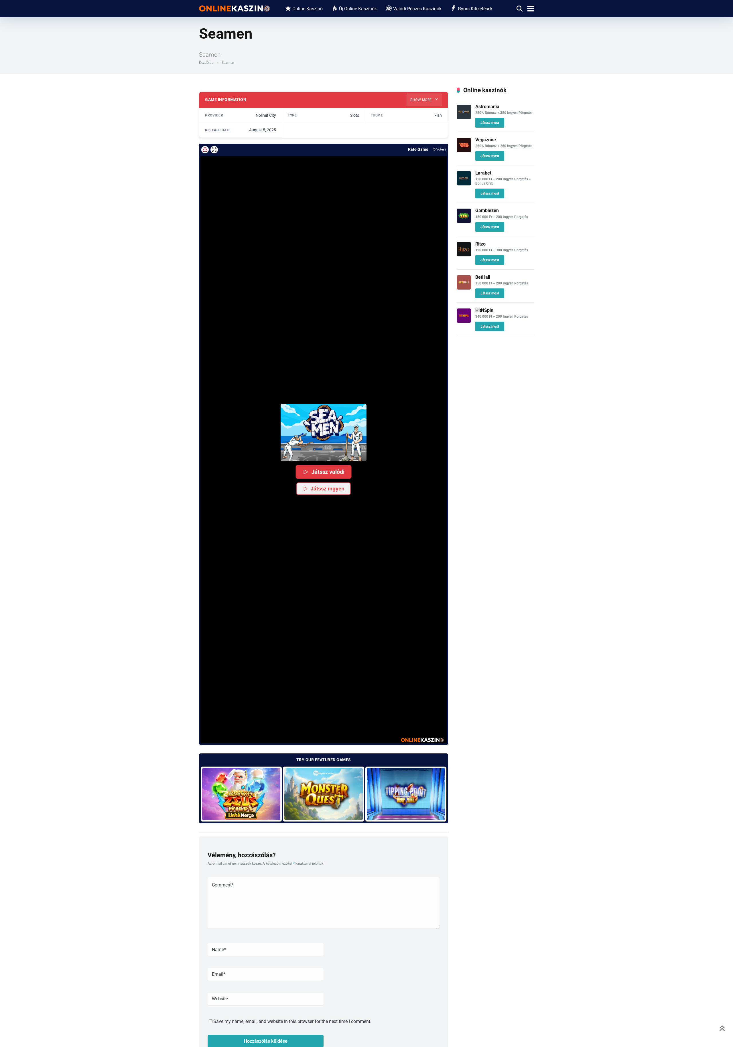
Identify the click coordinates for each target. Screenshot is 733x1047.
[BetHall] (464, 288)
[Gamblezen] (464, 221)
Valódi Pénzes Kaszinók (417, 8)
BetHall (482, 277)
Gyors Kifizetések (475, 8)
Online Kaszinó (307, 8)
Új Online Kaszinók (358, 8)
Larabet (483, 173)
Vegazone (485, 139)
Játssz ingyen (327, 489)
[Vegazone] (464, 150)
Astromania (487, 106)
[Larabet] (464, 184)
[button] (323, 432)
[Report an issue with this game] (205, 149)
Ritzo (480, 244)
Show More (421, 100)
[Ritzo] (464, 255)
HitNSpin (484, 310)
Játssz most (489, 123)
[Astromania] (464, 117)
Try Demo (241, 794)
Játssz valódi (327, 471)
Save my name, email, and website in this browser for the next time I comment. (292, 1021)
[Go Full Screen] (214, 149)
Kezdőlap (206, 63)
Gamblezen (487, 210)
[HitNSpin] (464, 321)
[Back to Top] (722, 1028)
